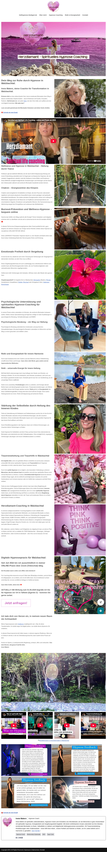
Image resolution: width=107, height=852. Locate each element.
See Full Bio (36, 831)
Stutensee (46, 282)
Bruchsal (26, 282)
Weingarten (36, 280)
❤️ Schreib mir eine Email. (9, 112)
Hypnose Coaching (56, 15)
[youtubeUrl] (20, 838)
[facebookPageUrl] (16, 838)
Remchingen (5, 284)
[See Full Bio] (40, 831)
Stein (25, 101)
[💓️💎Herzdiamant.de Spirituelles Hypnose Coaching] (53, 6)
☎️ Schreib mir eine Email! (9, 812)
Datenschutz (35, 850)
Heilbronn (21, 624)
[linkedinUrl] (22, 838)
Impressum (27, 850)
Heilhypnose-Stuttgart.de (28, 15)
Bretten (20, 282)
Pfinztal (48, 280)
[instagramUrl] (18, 838)
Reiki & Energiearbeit (72, 15)
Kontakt (85, 15)
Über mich (43, 15)
